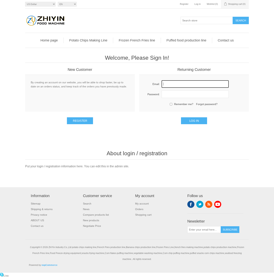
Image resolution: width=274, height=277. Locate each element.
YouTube (217, 204)
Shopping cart (143, 214)
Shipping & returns (42, 209)
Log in (197, 4)
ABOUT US (37, 220)
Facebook (190, 204)
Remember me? (183, 104)
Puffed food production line (186, 40)
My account (142, 203)
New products (91, 220)
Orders (139, 209)
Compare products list (96, 214)
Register (184, 4)
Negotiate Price (92, 225)
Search (240, 20)
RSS (208, 204)
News (86, 209)
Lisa (6, 275)
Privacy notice (39, 214)
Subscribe (230, 229)
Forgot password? (207, 104)
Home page (49, 40)
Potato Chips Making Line (88, 40)
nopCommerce (49, 265)
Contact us (226, 40)
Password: (153, 94)
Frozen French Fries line (137, 40)
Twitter (199, 204)
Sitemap (35, 203)
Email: (156, 84)
